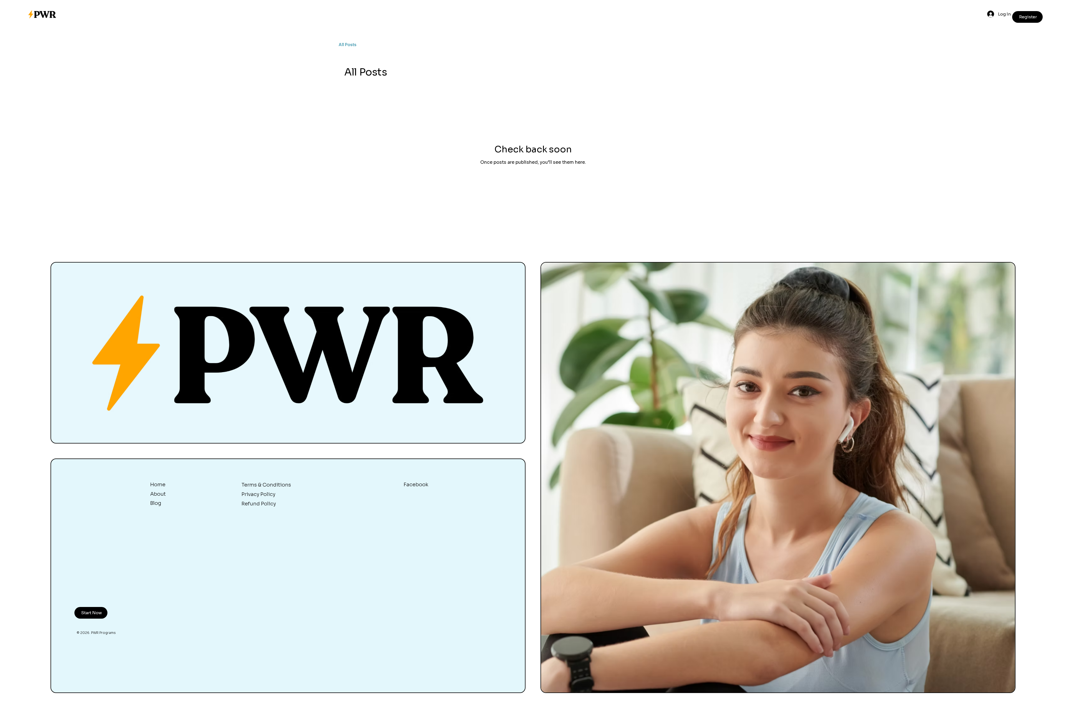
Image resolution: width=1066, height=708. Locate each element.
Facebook (416, 485)
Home (157, 485)
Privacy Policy (258, 494)
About (158, 494)
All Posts (347, 44)
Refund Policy (259, 504)
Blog (155, 503)
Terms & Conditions (266, 485)
